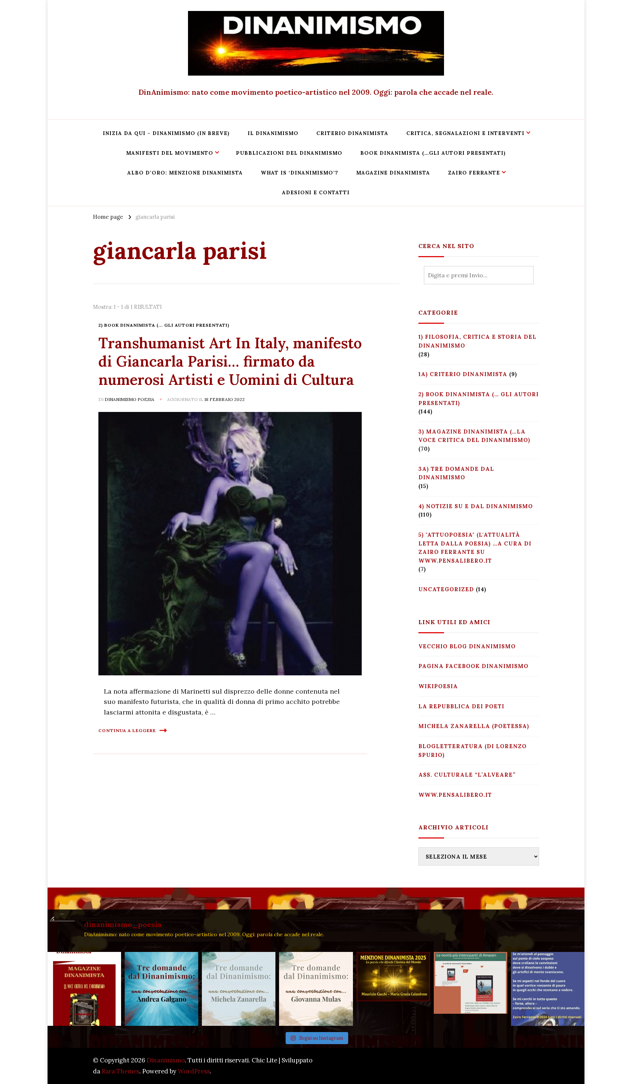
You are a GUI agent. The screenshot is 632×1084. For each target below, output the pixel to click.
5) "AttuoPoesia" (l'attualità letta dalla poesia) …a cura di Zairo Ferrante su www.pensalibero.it (474, 547)
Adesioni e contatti (316, 192)
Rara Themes (120, 1071)
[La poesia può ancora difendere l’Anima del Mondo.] (393, 988)
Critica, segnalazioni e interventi (465, 133)
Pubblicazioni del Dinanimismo (289, 153)
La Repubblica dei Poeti (461, 706)
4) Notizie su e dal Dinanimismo (475, 506)
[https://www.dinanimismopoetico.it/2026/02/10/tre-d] (161, 988)
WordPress (194, 1071)
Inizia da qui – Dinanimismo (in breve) (166, 133)
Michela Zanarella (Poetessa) (473, 726)
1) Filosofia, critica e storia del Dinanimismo (477, 341)
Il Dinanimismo (273, 133)
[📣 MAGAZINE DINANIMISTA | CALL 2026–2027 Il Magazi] (84, 988)
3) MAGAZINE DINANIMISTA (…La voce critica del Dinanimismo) (474, 436)
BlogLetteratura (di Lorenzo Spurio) (472, 750)
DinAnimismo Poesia (129, 399)
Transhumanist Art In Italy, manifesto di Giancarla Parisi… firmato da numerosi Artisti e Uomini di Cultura (230, 361)
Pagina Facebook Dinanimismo (473, 666)
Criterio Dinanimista (352, 133)
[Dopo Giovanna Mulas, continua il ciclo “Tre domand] (238, 988)
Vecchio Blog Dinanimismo (467, 646)
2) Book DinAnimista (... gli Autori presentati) (163, 325)
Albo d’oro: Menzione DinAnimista (185, 172)
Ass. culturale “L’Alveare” (467, 774)
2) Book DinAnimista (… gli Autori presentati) (478, 398)
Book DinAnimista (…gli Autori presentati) (433, 153)
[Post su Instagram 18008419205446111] (547, 988)
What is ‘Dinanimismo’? (299, 172)
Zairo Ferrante (474, 172)
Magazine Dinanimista (393, 172)
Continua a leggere (127, 730)
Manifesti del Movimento (169, 153)
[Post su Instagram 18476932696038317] (470, 988)
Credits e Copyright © (507, 1066)
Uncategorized (446, 589)
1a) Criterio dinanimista (462, 374)
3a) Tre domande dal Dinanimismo (456, 473)
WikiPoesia (438, 686)
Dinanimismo (166, 1060)
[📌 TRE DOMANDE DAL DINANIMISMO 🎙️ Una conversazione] (316, 988)
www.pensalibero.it (455, 794)
